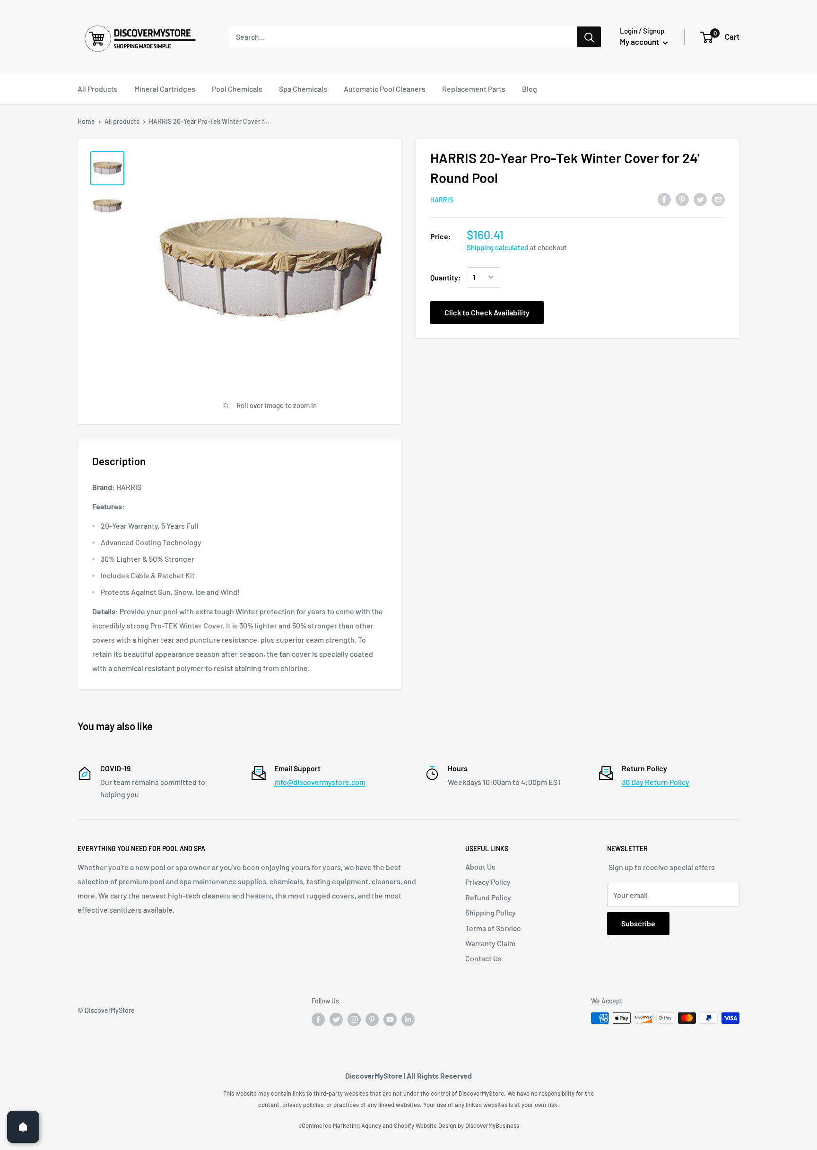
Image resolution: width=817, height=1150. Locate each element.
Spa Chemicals (303, 88)
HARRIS (441, 200)
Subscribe (638, 923)
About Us (480, 866)
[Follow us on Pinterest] (372, 1019)
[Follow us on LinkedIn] (408, 1019)
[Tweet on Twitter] (700, 199)
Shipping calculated (497, 247)
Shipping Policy (490, 912)
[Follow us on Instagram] (354, 1019)
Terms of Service (493, 927)
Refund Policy (488, 897)
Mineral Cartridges (164, 88)
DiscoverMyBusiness (492, 1125)
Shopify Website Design (426, 1125)
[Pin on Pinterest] (682, 199)
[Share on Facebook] (664, 199)
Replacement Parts (473, 88)
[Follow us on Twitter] (336, 1019)
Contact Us (483, 958)
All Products (98, 88)
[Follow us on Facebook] (318, 1019)
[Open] (23, 1127)
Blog (529, 88)
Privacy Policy (488, 881)
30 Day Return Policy (655, 781)
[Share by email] (718, 199)
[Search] (589, 36)
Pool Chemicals (237, 88)
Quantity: (445, 276)
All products (121, 121)
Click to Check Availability (487, 311)
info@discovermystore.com (319, 781)
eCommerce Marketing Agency (340, 1125)
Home (86, 121)
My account (640, 41)
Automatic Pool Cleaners (385, 88)
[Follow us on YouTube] (390, 1019)
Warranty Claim (490, 943)
